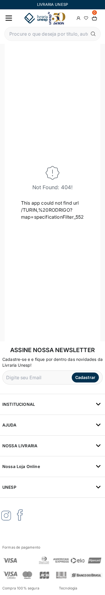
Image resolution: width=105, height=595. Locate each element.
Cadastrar (85, 377)
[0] (94, 18)
